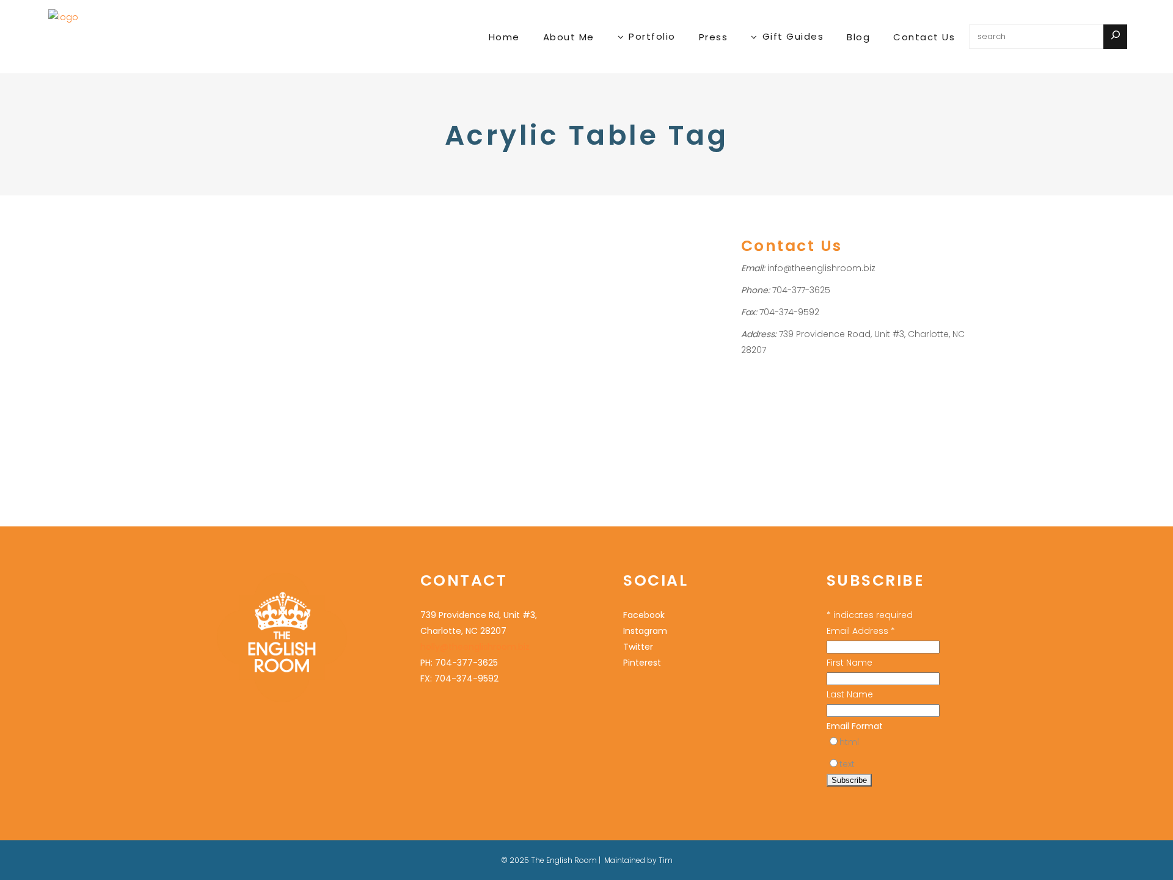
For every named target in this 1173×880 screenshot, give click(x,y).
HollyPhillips (292, 293)
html (849, 742)
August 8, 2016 (215, 227)
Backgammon (217, 293)
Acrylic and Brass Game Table (250, 309)
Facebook (644, 615)
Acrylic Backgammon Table (244, 325)
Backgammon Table (230, 357)
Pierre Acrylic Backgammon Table (264, 261)
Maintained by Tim (638, 860)
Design (288, 357)
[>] (1115, 36)
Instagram (645, 631)
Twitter (638, 647)
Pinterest (642, 662)
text (847, 764)
